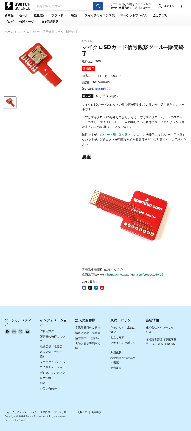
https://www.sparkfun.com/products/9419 (135, 275)
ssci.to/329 (102, 89)
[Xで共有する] (90, 288)
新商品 (9, 15)
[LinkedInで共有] (96, 288)
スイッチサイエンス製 (100, 15)
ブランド (57, 15)
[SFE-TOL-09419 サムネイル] (10, 103)
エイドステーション (52, 367)
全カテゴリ (160, 15)
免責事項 (116, 368)
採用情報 (45, 378)
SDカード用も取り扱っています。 (123, 135)
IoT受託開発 (50, 22)
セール (23, 15)
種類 (74, 15)
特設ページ (27, 22)
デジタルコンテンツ (52, 372)
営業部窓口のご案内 (87, 327)
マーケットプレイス (133, 15)
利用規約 (116, 352)
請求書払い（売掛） (87, 338)
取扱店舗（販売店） (52, 346)
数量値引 (40, 15)
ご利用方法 (47, 331)
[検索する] (98, 6)
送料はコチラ (142, 7)
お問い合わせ (48, 389)
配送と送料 (117, 337)
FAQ (43, 383)
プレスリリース (62, 412)
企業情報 (45, 412)
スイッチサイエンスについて (20, 412)
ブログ (9, 22)
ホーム (9, 32)
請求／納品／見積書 (87, 333)
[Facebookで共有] (84, 288)
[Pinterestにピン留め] (102, 288)
